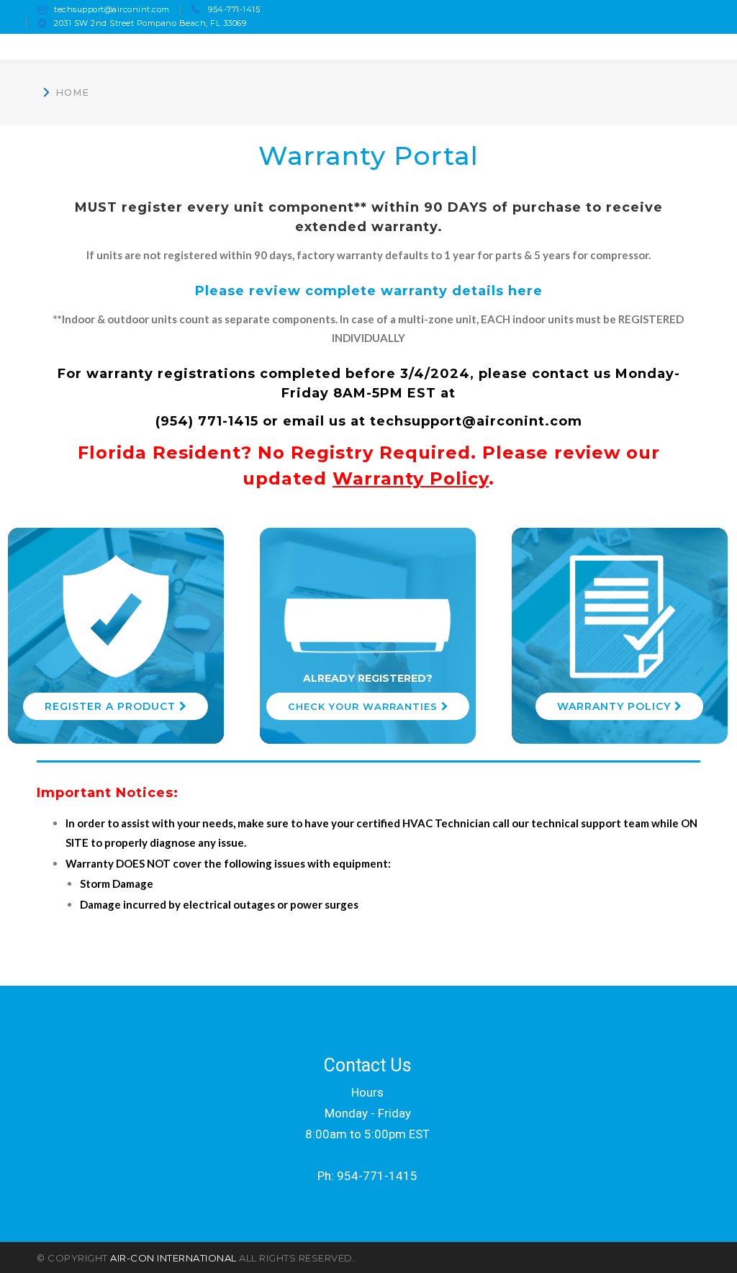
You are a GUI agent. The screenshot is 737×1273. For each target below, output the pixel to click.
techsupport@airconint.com (112, 9)
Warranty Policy (411, 478)
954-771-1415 (234, 9)
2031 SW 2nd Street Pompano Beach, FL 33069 (150, 23)
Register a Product (112, 706)
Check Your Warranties (364, 706)
